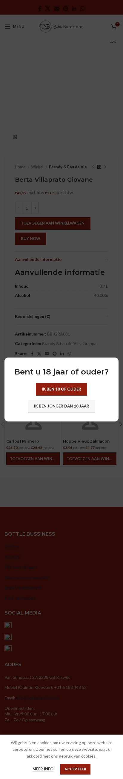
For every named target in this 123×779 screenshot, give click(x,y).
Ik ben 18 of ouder (61, 389)
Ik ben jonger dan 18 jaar (61, 406)
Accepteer (75, 769)
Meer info (43, 769)
